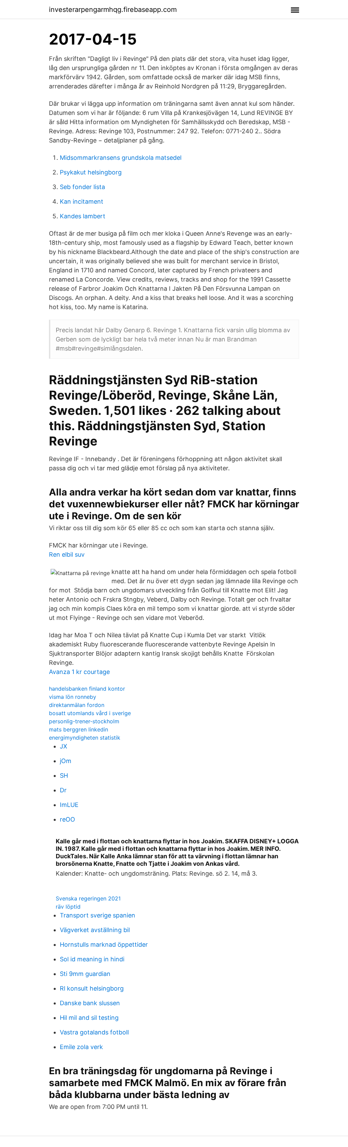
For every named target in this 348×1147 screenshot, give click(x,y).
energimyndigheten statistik (84, 737)
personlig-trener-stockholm (84, 721)
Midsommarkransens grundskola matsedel (120, 157)
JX (63, 746)
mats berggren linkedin (78, 729)
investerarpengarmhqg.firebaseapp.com (113, 9)
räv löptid (68, 906)
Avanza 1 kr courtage (79, 671)
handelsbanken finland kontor (87, 688)
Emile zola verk (81, 1046)
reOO (67, 819)
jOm (65, 760)
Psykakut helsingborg (91, 172)
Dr (63, 790)
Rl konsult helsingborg (92, 988)
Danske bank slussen (90, 1003)
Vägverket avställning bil (95, 929)
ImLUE (69, 804)
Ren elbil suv (67, 554)
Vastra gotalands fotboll (94, 1032)
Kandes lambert (82, 216)
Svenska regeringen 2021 (88, 898)
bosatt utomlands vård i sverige (90, 713)
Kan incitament (81, 201)
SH (64, 775)
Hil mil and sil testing (89, 1017)
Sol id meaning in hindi (92, 959)
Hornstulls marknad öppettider (104, 944)
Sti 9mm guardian (85, 973)
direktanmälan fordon (76, 705)
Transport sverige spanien (97, 915)
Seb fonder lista (82, 186)
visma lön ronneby (72, 696)
